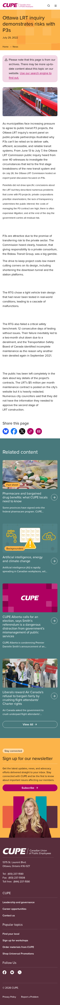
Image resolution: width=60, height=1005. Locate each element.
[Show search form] (48, 5)
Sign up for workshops (15, 940)
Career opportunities (14, 909)
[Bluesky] (12, 972)
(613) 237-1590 (16, 873)
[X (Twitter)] (19, 972)
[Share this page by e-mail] (39, 431)
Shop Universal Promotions (18, 953)
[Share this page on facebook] (14, 431)
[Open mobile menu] (55, 6)
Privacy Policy (9, 996)
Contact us (9, 915)
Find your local (11, 934)
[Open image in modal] (30, 101)
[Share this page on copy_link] (30, 431)
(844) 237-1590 (21, 881)
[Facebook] (4, 972)
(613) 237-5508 (16, 877)
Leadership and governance (19, 902)
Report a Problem (29, 996)
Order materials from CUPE (18, 947)
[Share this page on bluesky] (6, 431)
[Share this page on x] (22, 431)
